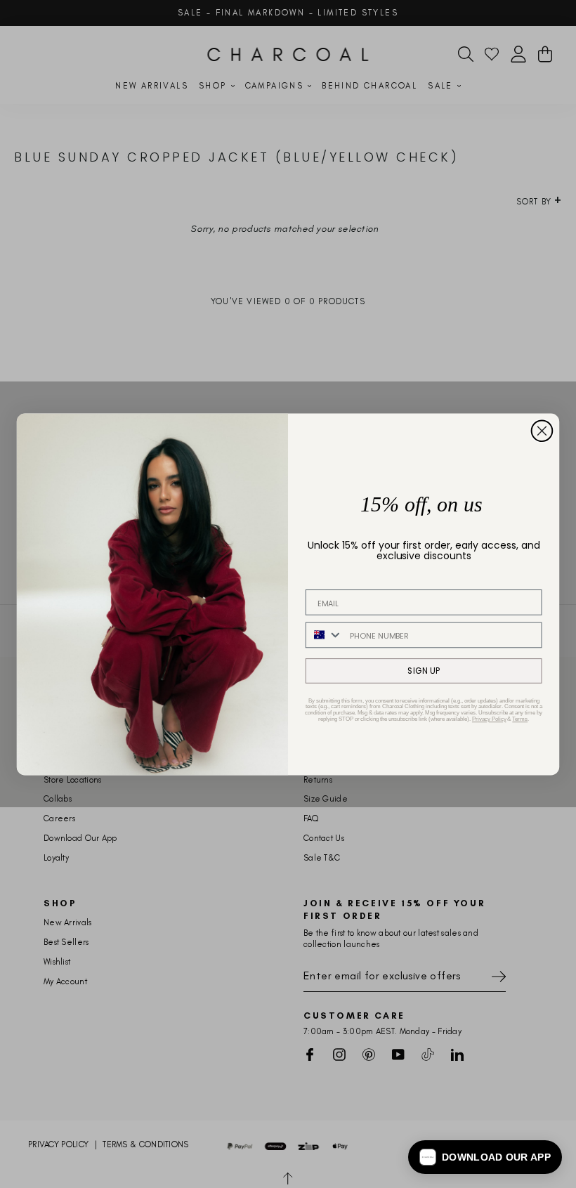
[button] (485, 1157)
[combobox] (324, 634)
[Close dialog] (542, 430)
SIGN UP (423, 671)
